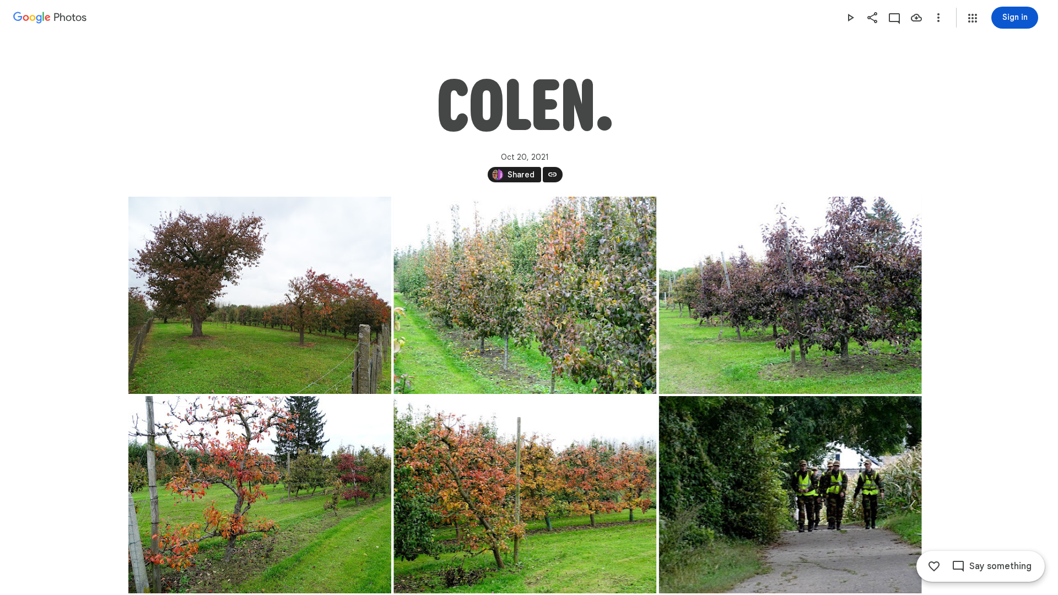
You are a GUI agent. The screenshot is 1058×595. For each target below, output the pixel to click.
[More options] (938, 18)
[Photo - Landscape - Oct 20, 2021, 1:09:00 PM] (524, 494)
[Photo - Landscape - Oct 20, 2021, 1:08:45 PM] (259, 494)
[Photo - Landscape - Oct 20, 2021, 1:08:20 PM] (789, 295)
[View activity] (894, 18)
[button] (973, 18)
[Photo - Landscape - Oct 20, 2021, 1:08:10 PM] (524, 295)
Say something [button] (1000, 566)
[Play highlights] (850, 17)
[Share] (872, 18)
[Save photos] (916, 18)
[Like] (934, 566)
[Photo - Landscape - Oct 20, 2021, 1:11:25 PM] (789, 494)
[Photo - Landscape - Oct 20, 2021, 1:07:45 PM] (259, 295)
